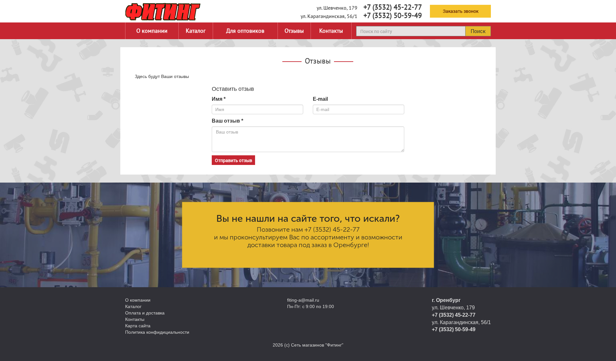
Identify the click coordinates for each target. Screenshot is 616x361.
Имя (219, 99)
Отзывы (294, 30)
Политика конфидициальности (157, 332)
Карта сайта (137, 325)
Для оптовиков (245, 30)
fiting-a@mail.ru (303, 300)
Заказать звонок (460, 11)
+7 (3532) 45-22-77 (393, 7)
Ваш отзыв (227, 121)
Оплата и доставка (145, 312)
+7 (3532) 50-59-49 (393, 15)
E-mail (320, 99)
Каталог (196, 30)
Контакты (331, 30)
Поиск (478, 31)
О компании (151, 30)
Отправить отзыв (233, 160)
